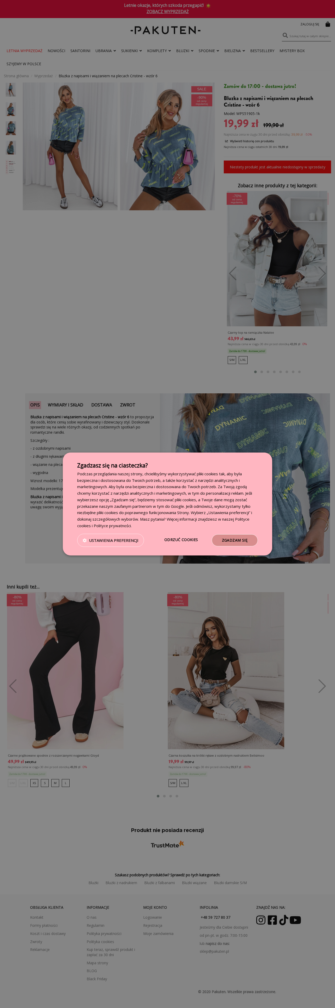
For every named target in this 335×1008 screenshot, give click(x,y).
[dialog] (167, 504)
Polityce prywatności (112, 525)
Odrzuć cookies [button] (181, 539)
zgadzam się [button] (235, 540)
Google (177, 506)
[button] (110, 540)
